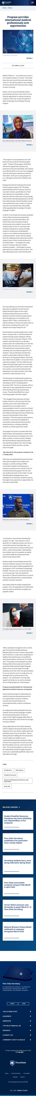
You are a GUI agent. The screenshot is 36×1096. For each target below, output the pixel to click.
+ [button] (30, 1011)
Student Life (8, 1035)
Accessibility (27, 1073)
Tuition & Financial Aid (12, 1026)
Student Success (10, 775)
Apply (12, 1003)
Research (6, 1030)
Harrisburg (19, 770)
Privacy (6, 1073)
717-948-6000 (19, 1052)
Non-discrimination (16, 1073)
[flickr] (18, 997)
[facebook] (9, 997)
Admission (7, 1021)
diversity (7, 786)
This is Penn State (10, 1011)
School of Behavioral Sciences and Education (16, 780)
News (10, 8)
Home (4, 8)
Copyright (15, 1077)
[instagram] (27, 997)
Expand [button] (29, 58)
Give (23, 1003)
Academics (8, 770)
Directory (22, 1077)
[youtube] (22, 997)
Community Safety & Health (14, 1040)
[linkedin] (13, 997)
